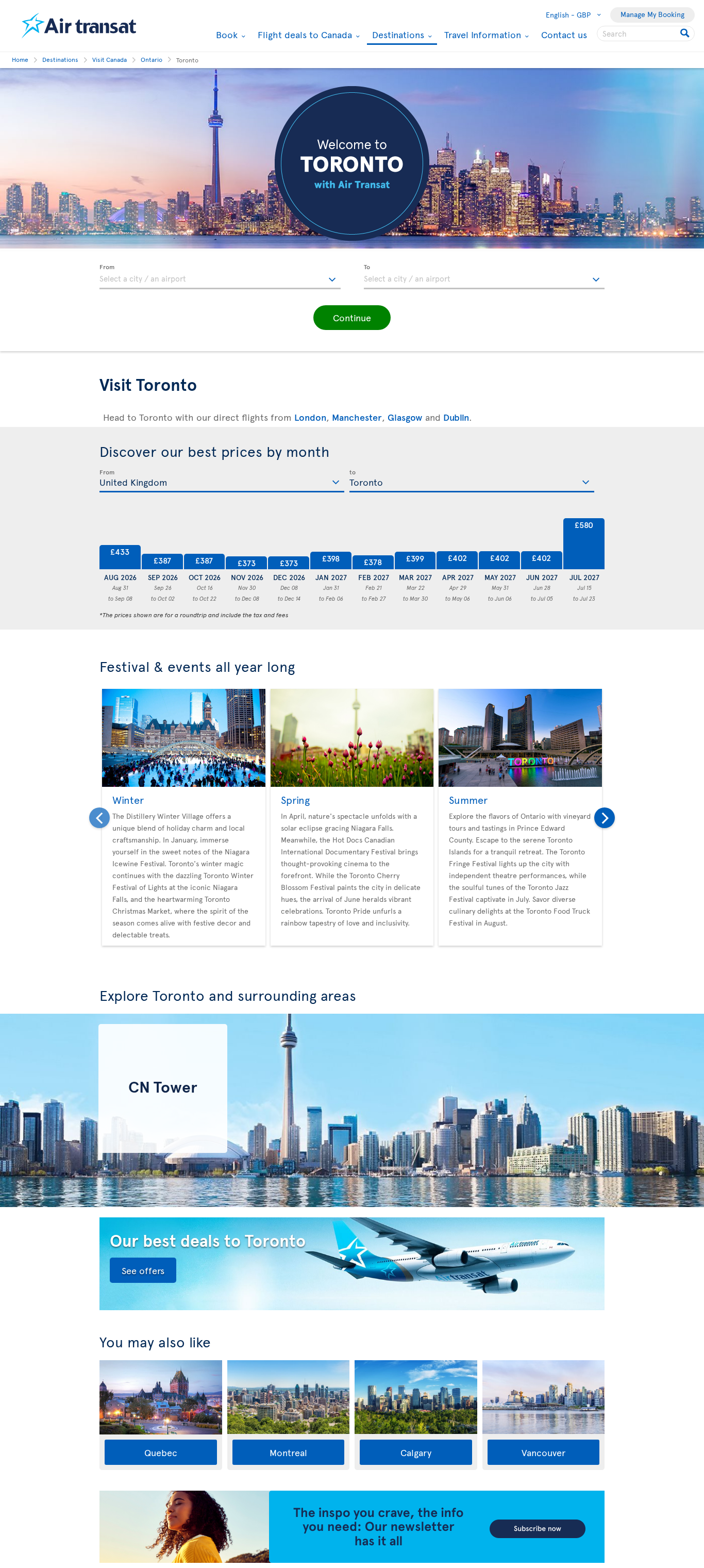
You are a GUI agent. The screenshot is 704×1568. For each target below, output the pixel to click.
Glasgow (405, 416)
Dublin (456, 416)
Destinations (397, 35)
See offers (143, 1270)
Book (225, 34)
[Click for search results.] (686, 33)
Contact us (564, 34)
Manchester (357, 416)
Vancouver (543, 1452)
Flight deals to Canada (304, 34)
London (310, 416)
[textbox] (220, 277)
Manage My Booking (652, 14)
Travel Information (481, 34)
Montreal (288, 1452)
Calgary (415, 1452)
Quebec (160, 1452)
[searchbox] (646, 33)
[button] (352, 317)
